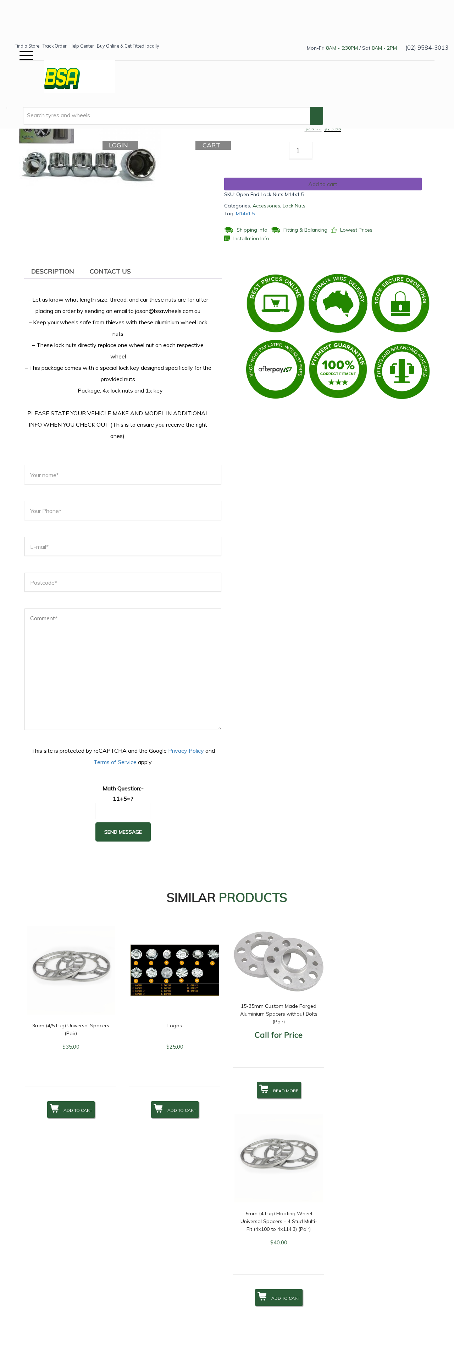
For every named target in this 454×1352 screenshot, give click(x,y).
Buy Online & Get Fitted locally (128, 46)
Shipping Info (252, 230)
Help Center (82, 46)
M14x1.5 (245, 213)
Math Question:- (123, 788)
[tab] (52, 271)
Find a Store (27, 46)
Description (52, 271)
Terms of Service (115, 762)
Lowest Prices (356, 230)
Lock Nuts (294, 205)
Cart (212, 145)
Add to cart (322, 184)
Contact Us (110, 271)
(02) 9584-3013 (426, 47)
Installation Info (251, 238)
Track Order (54, 46)
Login (119, 145)
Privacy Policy (186, 750)
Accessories (266, 205)
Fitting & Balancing (305, 230)
